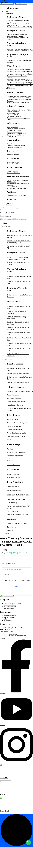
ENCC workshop (12, 186)
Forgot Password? (26, 580)
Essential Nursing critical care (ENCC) (18, 97)
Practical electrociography (14, 132)
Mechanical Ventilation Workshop (16, 188)
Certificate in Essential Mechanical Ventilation (20, 74)
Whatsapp (3, 794)
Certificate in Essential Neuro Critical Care (19, 69)
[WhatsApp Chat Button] (28, 842)
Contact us (9, 205)
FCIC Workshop (11, 182)
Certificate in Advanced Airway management (19, 73)
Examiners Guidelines (13, 173)
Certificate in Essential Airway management (19, 71)
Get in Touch (4, 811)
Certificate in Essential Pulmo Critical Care (19, 79)
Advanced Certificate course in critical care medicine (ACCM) (19, 242)
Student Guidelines (12, 171)
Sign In (16, 586)
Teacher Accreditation (13, 164)
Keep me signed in (10, 580)
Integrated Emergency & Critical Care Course (18, 263)
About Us (9, 144)
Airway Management (13, 111)
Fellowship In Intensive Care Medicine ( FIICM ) (19, 236)
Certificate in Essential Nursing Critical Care (19, 49)
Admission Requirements (14, 147)
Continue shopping (5, 216)
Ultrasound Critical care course (16, 115)
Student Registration (9, 617)
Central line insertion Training (15, 135)
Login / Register (4, 2)
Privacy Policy (8, 620)
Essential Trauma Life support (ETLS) (18, 102)
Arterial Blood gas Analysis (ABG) (16, 133)
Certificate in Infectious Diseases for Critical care (18, 355)
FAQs (5, 619)
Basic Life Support (12, 127)
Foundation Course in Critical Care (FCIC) (19, 96)
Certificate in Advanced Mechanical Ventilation (18, 328)
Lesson (5, 550)
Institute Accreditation (13, 162)
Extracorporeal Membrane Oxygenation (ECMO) (19, 409)
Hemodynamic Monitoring (14, 116)
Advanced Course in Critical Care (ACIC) (19, 110)
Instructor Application (13, 154)
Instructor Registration (10, 615)
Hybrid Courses (10, 88)
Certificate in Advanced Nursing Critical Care (20, 50)
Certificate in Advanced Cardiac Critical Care (20, 84)
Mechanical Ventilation (13, 113)
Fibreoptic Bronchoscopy (14, 130)
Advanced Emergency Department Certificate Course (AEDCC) (17, 35)
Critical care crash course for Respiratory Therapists (19, 296)
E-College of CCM (11, 136)
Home (7, 11)
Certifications (9, 13)
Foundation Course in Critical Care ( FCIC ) (19, 27)
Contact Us (4, 778)
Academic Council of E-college (16, 145)
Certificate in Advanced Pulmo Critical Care (19, 80)
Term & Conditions (9, 608)
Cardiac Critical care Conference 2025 (18, 180)
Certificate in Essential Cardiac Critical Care (19, 82)
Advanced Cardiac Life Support (16, 128)
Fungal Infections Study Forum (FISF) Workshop (18, 507)
